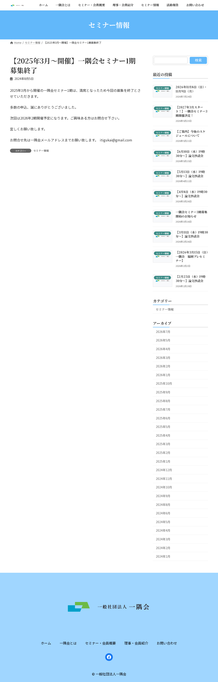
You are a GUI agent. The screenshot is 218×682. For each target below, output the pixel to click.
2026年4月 (163, 349)
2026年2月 (163, 366)
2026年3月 (163, 357)
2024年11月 (164, 478)
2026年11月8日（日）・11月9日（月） (191, 89)
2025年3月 (163, 444)
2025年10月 (164, 383)
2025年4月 (163, 435)
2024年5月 (163, 522)
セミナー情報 (41, 150)
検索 (198, 60)
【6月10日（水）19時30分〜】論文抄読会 (190, 153)
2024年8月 (163, 504)
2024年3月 (163, 539)
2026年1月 (163, 375)
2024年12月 (164, 470)
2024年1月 (163, 556)
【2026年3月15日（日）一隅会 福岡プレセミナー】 (192, 256)
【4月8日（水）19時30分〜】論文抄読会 (191, 194)
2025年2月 (163, 452)
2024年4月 (163, 530)
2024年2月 (163, 548)
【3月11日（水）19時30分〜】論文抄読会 (192, 234)
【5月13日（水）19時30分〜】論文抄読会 (190, 174)
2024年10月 (164, 487)
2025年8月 (163, 401)
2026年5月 (163, 340)
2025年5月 (163, 426)
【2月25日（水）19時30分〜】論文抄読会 (190, 278)
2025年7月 (163, 409)
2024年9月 (163, 496)
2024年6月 (163, 513)
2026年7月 (163, 331)
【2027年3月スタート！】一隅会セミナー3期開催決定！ (191, 111)
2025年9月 (163, 392)
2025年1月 (163, 461)
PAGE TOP (199, 618)
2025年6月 (163, 418)
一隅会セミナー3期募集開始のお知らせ (191, 214)
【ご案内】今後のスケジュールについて (190, 133)
